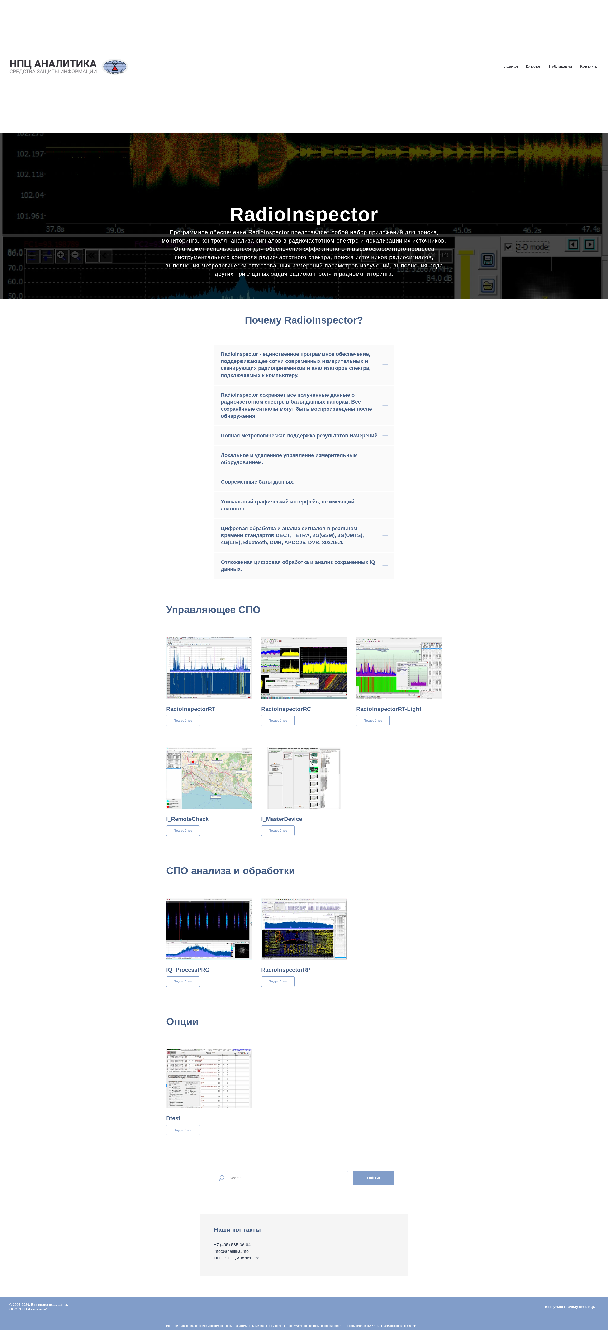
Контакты (589, 66)
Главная (510, 66)
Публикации (560, 66)
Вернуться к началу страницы (570, 1307)
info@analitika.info (231, 1251)
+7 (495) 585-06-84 (232, 1244)
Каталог (533, 66)
